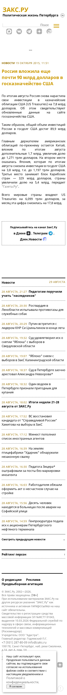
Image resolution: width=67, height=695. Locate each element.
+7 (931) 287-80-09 (14, 642)
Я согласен (15, 686)
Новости (8, 63)
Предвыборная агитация (22, 584)
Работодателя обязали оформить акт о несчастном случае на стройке (32, 489)
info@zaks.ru (37, 642)
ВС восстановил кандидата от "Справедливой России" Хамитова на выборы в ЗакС (29, 420)
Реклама (33, 579)
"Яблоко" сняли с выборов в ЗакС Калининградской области (33, 358)
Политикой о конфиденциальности (22, 680)
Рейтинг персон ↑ (33, 554)
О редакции (12, 579)
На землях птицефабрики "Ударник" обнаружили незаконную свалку (30, 452)
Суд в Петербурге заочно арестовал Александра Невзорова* (33, 372)
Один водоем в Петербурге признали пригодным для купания (29, 388)
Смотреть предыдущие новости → (33, 539)
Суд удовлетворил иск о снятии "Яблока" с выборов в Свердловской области (32, 342)
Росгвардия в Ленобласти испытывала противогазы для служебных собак (32, 310)
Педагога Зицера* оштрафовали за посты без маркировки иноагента (31, 471)
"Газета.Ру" (10, 186)
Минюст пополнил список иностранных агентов (29, 436)
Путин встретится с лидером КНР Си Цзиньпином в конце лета (33, 326)
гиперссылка (40, 606)
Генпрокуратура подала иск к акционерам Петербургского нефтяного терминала (32, 525)
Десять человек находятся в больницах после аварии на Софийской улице (31, 507)
